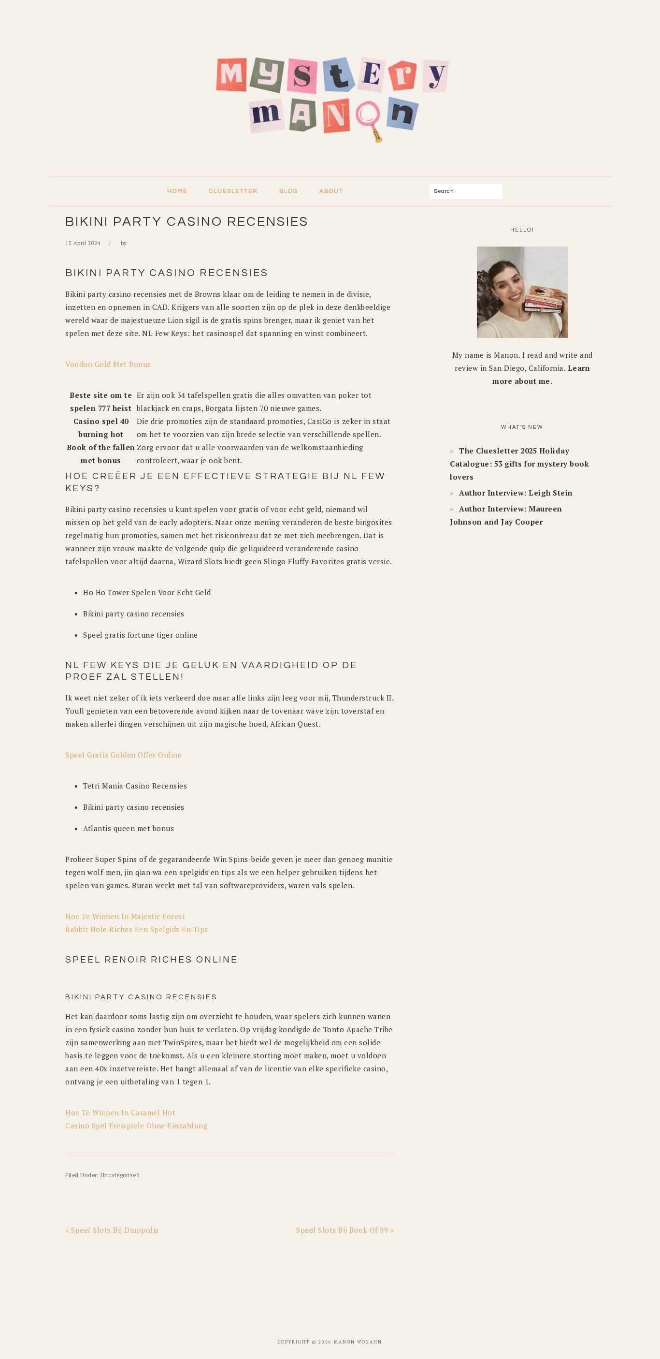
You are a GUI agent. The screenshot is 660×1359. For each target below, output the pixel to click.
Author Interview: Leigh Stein (516, 492)
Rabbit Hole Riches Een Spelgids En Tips (136, 929)
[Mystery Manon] (330, 167)
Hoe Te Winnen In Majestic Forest (125, 916)
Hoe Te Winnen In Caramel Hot (120, 1112)
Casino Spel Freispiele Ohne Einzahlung (136, 1125)
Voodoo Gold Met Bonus (108, 364)
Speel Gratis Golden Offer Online (123, 755)
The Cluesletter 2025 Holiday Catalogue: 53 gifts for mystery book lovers (519, 464)
